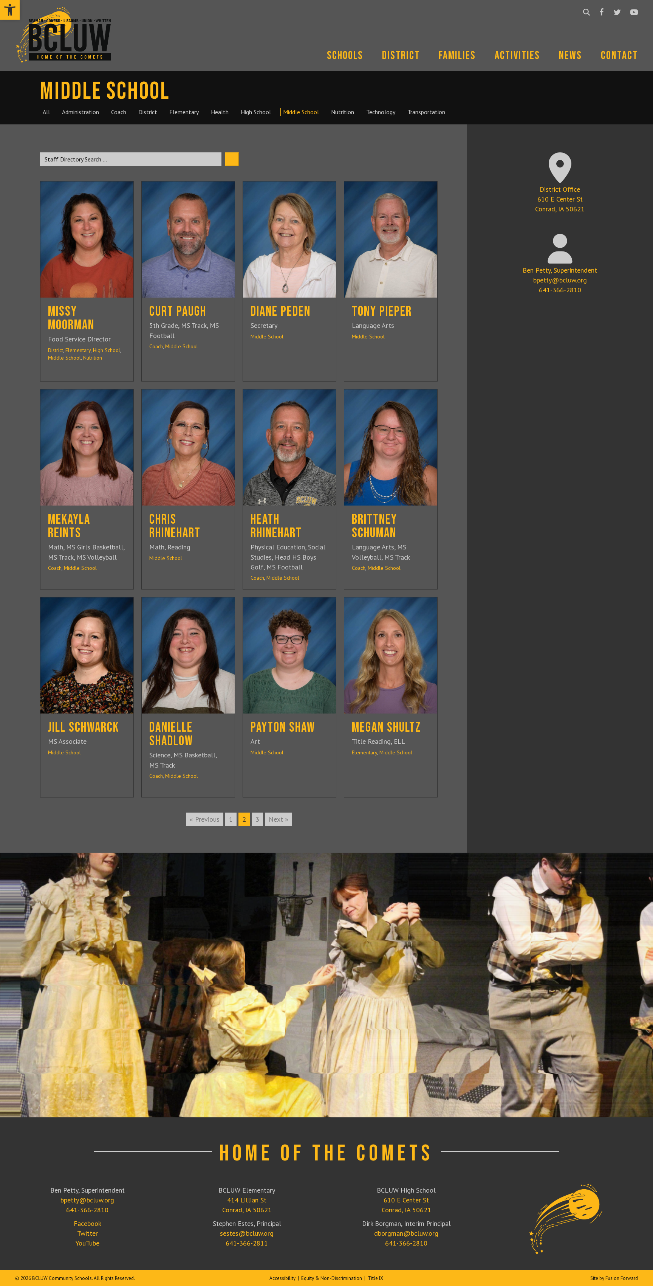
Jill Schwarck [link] (83, 728)
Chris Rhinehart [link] (175, 526)
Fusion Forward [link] (621, 1278)
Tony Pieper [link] (382, 312)
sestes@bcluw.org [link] (247, 1233)
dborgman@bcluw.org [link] (406, 1233)
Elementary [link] (78, 350)
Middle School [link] (64, 357)
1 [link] (231, 819)
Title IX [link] (375, 1278)
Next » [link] (278, 819)
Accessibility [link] (282, 1278)
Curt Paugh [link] (177, 312)
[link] (10, 10)
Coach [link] (156, 346)
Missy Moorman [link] (71, 319)
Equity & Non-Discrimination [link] (331, 1278)
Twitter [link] (87, 1233)
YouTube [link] (87, 1243)
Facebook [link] (87, 1223)
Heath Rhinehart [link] (276, 526)
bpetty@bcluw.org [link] (560, 280)
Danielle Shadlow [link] (171, 734)
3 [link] (257, 819)
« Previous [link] (205, 819)
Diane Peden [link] (281, 312)
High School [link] (106, 350)
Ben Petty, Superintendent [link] (560, 270)
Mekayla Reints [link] (69, 526)
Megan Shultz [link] (386, 728)
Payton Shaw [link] (283, 728)
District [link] (55, 350)
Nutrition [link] (92, 357)
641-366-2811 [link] (247, 1243)
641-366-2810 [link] (560, 289)
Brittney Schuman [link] (374, 526)
